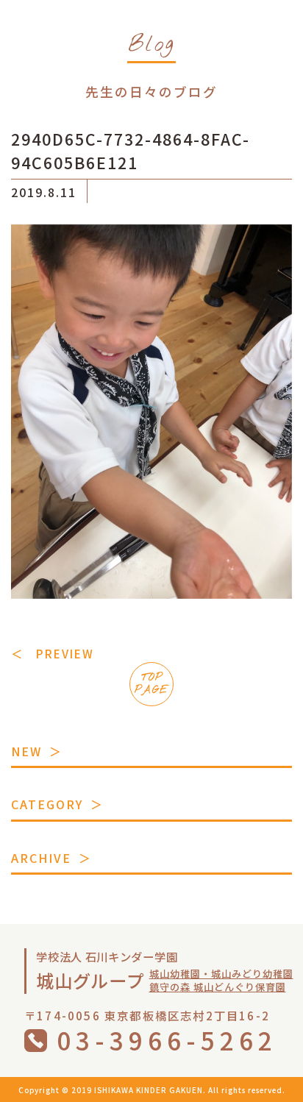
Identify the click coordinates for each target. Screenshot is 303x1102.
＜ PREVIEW (52, 653)
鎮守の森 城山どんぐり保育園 (217, 987)
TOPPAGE (151, 684)
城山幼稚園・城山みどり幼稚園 (221, 974)
